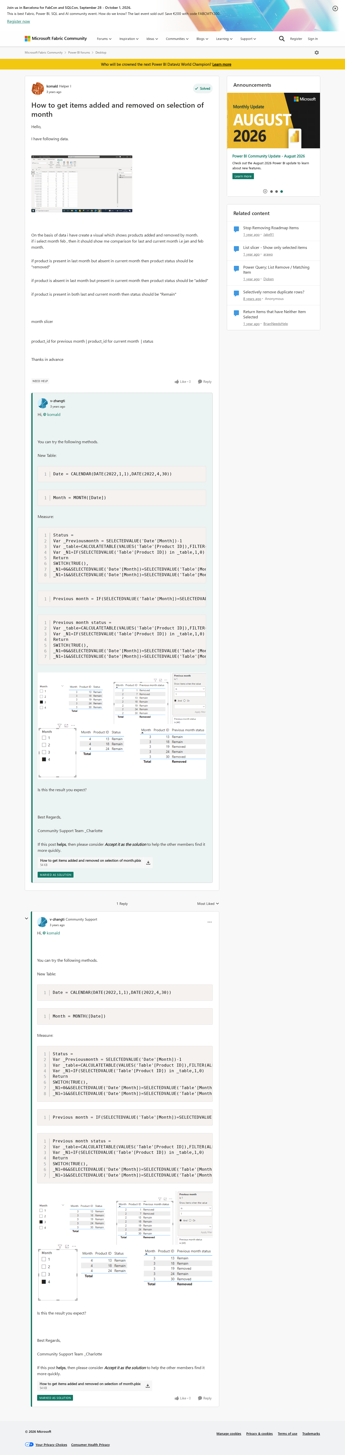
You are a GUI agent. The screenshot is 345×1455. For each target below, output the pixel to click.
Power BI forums (79, 52)
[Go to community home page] (56, 38)
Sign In (313, 38)
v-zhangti (57, 400)
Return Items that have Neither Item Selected (274, 314)
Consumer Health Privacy (90, 1444)
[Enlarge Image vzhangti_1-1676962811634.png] (122, 751)
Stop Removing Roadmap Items (271, 227)
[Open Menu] (316, 52)
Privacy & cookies (259, 1433)
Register (296, 38)
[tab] (271, 191)
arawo (268, 254)
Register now (18, 21)
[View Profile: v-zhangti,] (43, 403)
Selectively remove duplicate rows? (273, 291)
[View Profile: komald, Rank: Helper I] (37, 88)
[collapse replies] (26, 919)
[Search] (282, 39)
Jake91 (268, 234)
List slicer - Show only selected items (275, 247)
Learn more (221, 64)
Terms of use (287, 1433)
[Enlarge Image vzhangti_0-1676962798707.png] (122, 698)
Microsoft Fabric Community (44, 52)
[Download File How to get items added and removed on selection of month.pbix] (148, 862)
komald (52, 86)
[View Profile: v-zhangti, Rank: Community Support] (42, 922)
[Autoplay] (265, 191)
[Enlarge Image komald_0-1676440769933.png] (81, 183)
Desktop (100, 52)
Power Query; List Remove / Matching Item (276, 270)
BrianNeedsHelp (275, 323)
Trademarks (311, 1433)
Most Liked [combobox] (208, 903)
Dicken (268, 278)
